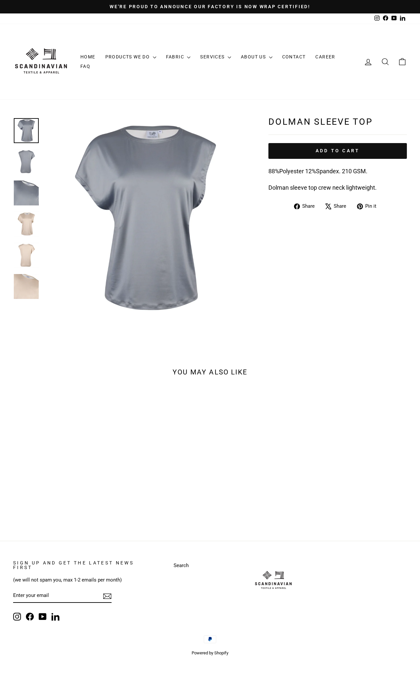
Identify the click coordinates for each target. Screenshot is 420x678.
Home (87, 56)
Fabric (176, 56)
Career (325, 56)
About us (254, 56)
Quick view (60, 477)
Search (181, 565)
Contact (294, 56)
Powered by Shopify (210, 652)
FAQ (85, 66)
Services (213, 56)
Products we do (128, 56)
